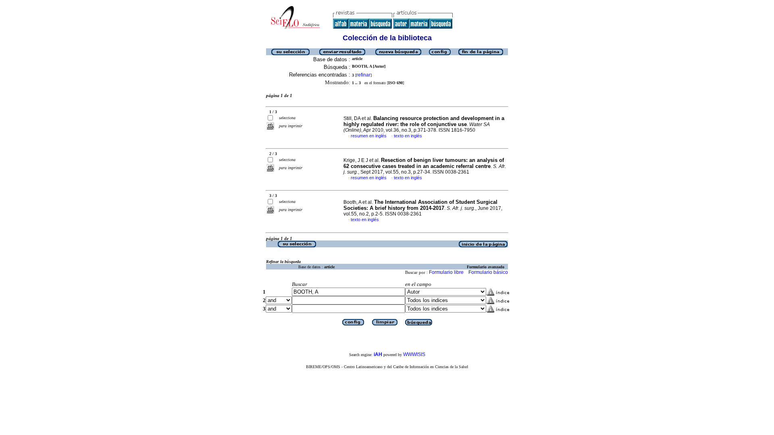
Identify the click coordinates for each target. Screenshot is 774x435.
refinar (363, 75)
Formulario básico (488, 272)
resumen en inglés (369, 135)
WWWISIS (414, 354)
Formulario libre (446, 272)
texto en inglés (408, 135)
